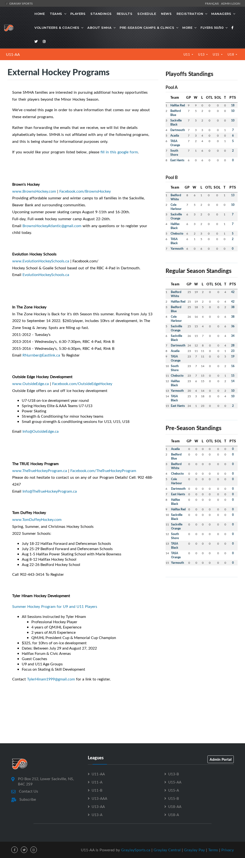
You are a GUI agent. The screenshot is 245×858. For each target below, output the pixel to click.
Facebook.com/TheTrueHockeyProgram (103, 470)
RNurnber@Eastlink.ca (41, 355)
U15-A (173, 790)
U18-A (173, 814)
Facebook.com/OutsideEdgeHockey (82, 383)
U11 (187, 54)
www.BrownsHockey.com (34, 191)
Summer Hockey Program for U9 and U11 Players (54, 606)
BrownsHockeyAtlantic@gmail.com (51, 225)
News (166, 14)
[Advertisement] (202, 611)
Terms (213, 849)
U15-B (173, 798)
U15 (216, 54)
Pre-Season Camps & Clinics (147, 27)
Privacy (227, 849)
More (187, 27)
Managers (221, 14)
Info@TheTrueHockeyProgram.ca (49, 491)
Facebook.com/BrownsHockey (85, 191)
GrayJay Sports (21, 3)
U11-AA (13, 54)
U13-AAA (99, 798)
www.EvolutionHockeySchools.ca (40, 261)
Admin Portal (221, 759)
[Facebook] (232, 28)
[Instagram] (44, 41)
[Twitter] (36, 41)
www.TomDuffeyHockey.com (36, 519)
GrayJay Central (167, 849)
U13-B (173, 774)
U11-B (97, 790)
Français (212, 3)
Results (125, 14)
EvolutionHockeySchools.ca (45, 274)
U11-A (97, 782)
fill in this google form (119, 152)
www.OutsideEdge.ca (30, 383)
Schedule (146, 14)
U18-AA (174, 806)
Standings (101, 14)
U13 (202, 54)
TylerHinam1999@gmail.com (51, 679)
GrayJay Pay (194, 849)
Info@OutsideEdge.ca (40, 431)
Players (78, 14)
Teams (56, 14)
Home (39, 14)
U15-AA (174, 782)
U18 (231, 54)
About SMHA (99, 27)
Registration (190, 14)
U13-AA (98, 806)
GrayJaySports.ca (135, 849)
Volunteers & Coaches (56, 27)
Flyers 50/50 (211, 27)
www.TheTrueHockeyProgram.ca (39, 470)
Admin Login (230, 3)
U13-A (97, 814)
